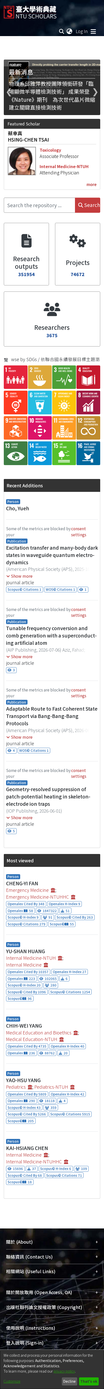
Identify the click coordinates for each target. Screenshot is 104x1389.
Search (91, 204)
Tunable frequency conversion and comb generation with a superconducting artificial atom (51, 635)
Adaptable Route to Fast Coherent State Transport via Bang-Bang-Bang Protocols (51, 716)
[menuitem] (69, 31)
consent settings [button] (78, 531)
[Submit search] (62, 31)
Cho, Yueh (17, 508)
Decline (69, 1381)
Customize (12, 1381)
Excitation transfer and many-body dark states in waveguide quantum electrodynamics (52, 555)
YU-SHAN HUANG (25, 951)
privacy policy (64, 1371)
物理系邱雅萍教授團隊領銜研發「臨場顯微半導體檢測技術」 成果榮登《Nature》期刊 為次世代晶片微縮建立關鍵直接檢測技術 (52, 95)
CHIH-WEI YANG (24, 1025)
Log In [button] (82, 31)
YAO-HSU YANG (23, 1080)
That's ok (88, 1381)
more (92, 184)
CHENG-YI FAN (22, 883)
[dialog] (52, 1369)
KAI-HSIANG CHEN (27, 1148)
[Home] (30, 10)
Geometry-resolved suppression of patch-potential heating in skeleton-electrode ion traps (48, 796)
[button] (19, 576)
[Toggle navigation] (93, 31)
